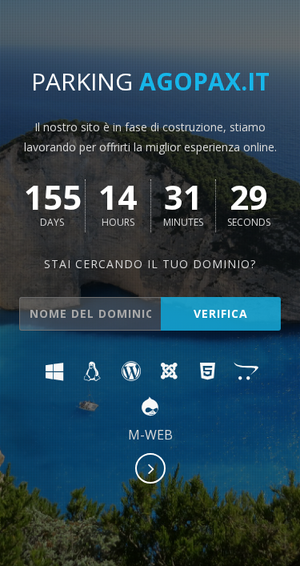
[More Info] (151, 470)
